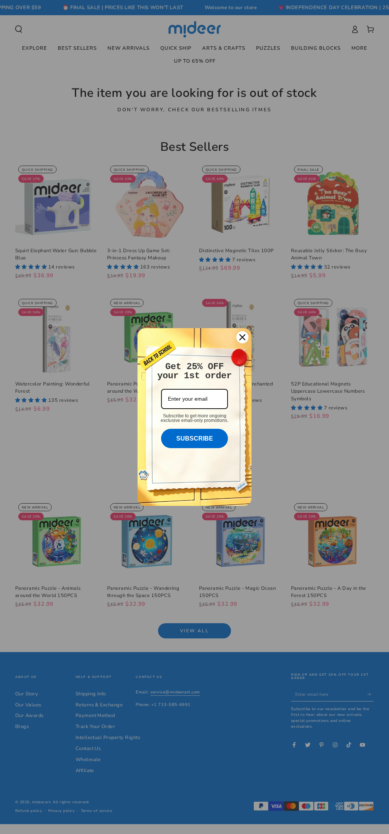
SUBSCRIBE (194, 438)
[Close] (242, 337)
